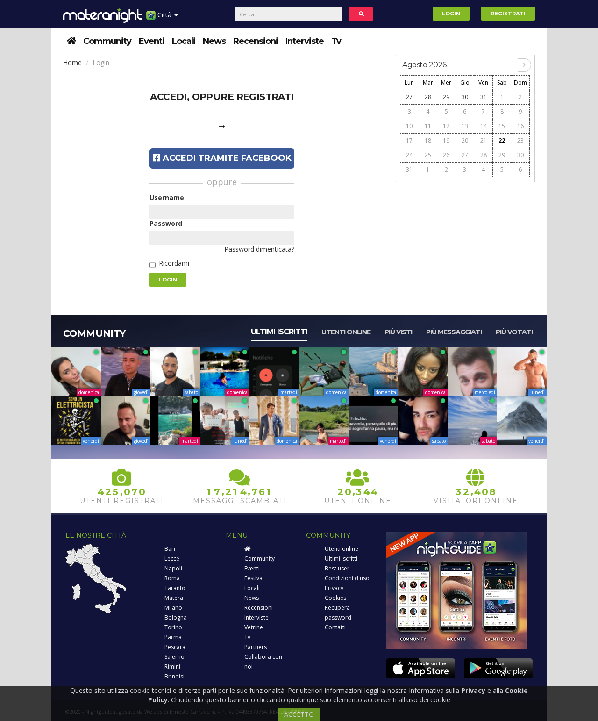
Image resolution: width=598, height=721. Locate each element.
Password (166, 223)
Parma (173, 637)
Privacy (334, 588)
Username (167, 197)
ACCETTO (299, 714)
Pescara (174, 647)
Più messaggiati (454, 332)
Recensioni (255, 41)
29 (446, 97)
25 (428, 155)
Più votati (514, 332)
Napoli (173, 568)
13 (465, 126)
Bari (169, 549)
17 (409, 140)
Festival (254, 578)
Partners (255, 647)
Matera (173, 598)
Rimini (172, 667)
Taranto (174, 588)
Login (451, 13)
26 (446, 155)
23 (520, 140)
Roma (172, 578)
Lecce (171, 558)
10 (409, 126)
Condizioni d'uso (347, 578)
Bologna (175, 617)
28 (428, 97)
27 (409, 97)
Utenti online (345, 332)
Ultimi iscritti (279, 331)
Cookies (335, 598)
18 (428, 140)
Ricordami (174, 263)
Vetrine (253, 627)
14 (483, 126)
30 (465, 97)
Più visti (398, 332)
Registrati (508, 13)
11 (428, 126)
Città (164, 14)
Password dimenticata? (259, 249)
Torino (173, 627)
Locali (183, 41)
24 (409, 155)
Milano (173, 608)
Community (107, 41)
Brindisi (174, 676)
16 (520, 126)
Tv (336, 41)
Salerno (174, 657)
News (214, 41)
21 (483, 140)
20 (465, 140)
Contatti (335, 627)
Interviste (304, 41)
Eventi (151, 41)
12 (446, 126)
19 (446, 140)
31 (483, 97)
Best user (337, 568)
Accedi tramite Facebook (226, 158)
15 (501, 126)
